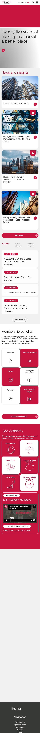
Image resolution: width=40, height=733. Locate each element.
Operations (10, 460)
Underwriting (10, 443)
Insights (20, 729)
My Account (22, 2)
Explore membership (19, 417)
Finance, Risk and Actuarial (29, 461)
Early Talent (10, 478)
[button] (36, 2)
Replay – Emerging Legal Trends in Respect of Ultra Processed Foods (17, 220)
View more (19, 236)
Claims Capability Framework (16, 104)
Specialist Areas (20, 724)
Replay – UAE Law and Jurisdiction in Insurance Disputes (13, 179)
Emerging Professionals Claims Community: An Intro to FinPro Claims (16, 139)
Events (20, 732)
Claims (29, 443)
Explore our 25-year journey (3, 50)
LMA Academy (20, 727)
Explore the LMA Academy (29, 478)
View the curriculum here (16, 530)
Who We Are (20, 722)
